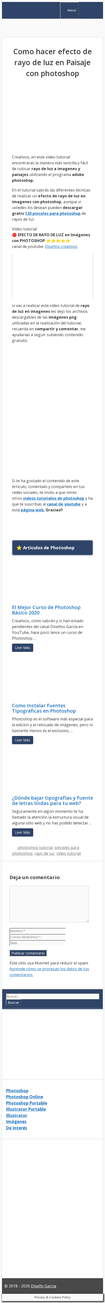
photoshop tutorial (35, 847)
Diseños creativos (61, 246)
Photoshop (17, 1090)
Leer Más (22, 647)
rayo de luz (44, 853)
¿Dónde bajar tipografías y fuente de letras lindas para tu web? (52, 800)
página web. (33, 510)
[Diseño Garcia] (27, 15)
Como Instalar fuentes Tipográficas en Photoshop (44, 708)
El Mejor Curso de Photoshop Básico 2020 (46, 610)
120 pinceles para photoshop (53, 213)
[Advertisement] (52, 28)
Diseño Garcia (43, 1286)
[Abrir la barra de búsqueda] (55, 9)
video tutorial (68, 853)
